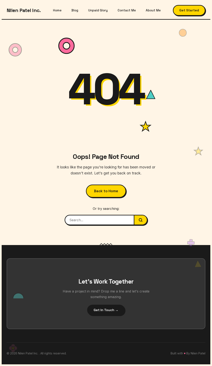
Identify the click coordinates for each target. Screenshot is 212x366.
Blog (74, 10)
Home (57, 10)
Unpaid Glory (98, 10)
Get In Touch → (106, 310)
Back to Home (106, 191)
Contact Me (127, 10)
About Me (153, 10)
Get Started (189, 10)
